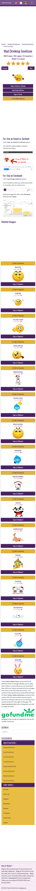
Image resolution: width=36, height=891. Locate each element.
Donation (4, 719)
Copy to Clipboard (18, 284)
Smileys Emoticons (14, 44)
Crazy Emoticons (9, 771)
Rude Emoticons (8, 776)
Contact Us (22, 888)
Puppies (6, 799)
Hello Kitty (7, 818)
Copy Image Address (18, 90)
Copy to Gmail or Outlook (18, 86)
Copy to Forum (18, 94)
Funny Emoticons (27, 44)
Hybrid (5, 789)
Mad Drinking (8, 46)
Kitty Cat (6, 794)
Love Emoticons (8, 752)
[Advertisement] (18, 24)
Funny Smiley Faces (9, 766)
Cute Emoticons (8, 761)
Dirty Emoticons (8, 780)
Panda (5, 822)
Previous (4, 68)
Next (31, 68)
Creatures (6, 813)
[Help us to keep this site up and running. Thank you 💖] (18, 713)
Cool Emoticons (8, 757)
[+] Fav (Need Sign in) (18, 98)
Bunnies (6, 808)
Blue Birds (6, 803)
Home (3, 44)
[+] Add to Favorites (18, 263)
